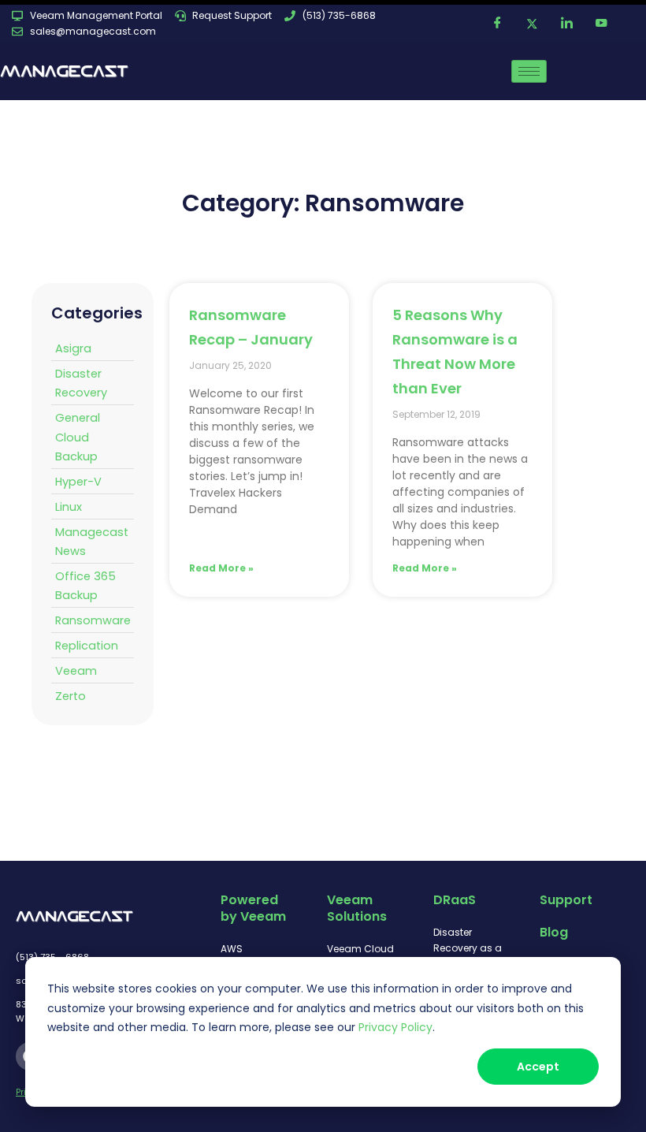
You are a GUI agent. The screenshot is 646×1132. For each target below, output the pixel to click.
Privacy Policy (395, 1027)
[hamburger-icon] (529, 71)
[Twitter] (532, 23)
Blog (554, 932)
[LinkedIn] (566, 23)
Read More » (221, 568)
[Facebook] (497, 23)
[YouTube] (601, 23)
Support (566, 900)
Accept (538, 1066)
